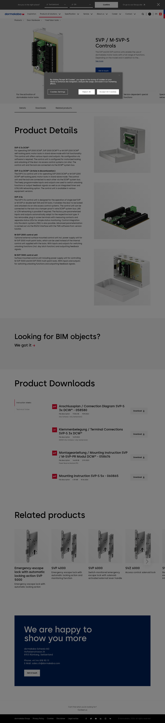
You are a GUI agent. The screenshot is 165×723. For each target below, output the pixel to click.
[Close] (119, 75)
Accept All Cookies (108, 92)
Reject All (86, 92)
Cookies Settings (57, 92)
